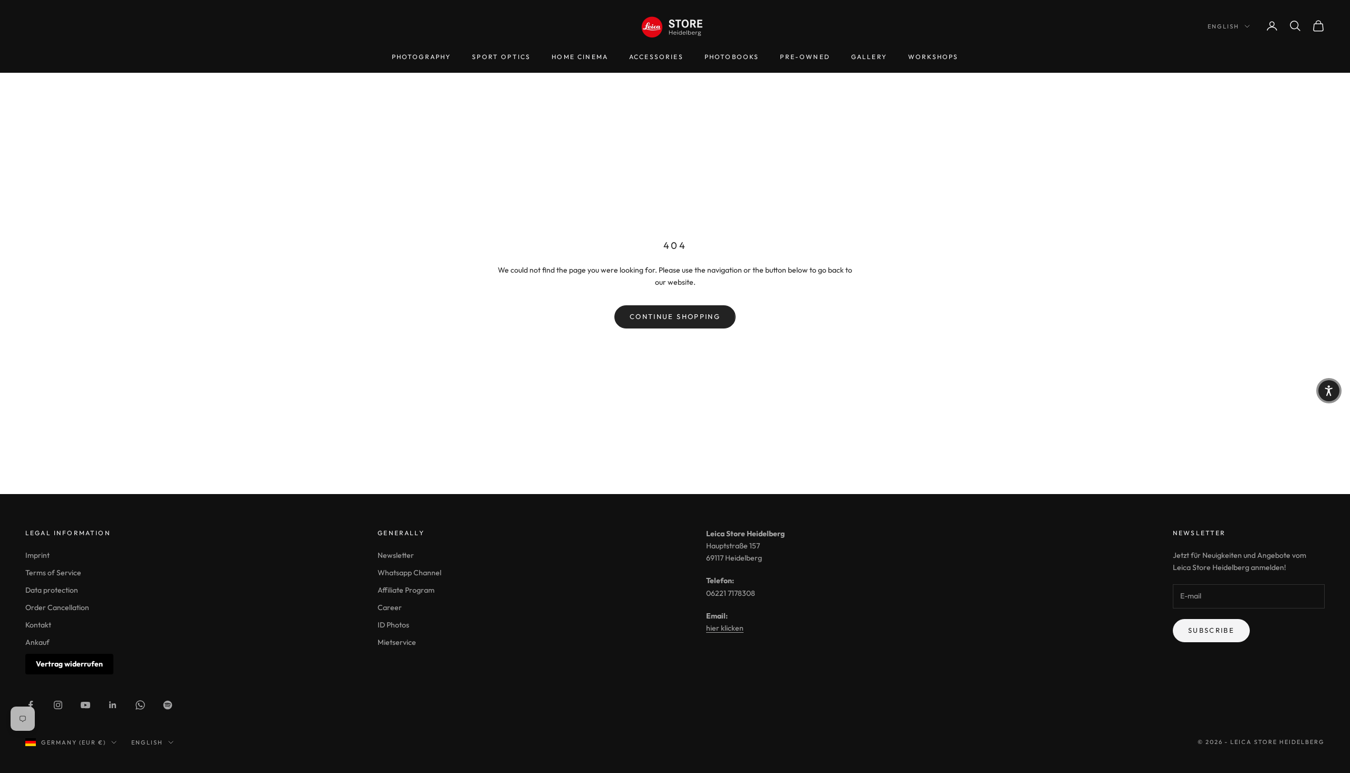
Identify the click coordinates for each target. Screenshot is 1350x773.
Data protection (51, 590)
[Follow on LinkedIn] (113, 705)
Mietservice (397, 642)
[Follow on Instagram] (58, 705)
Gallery (869, 57)
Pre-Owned (805, 57)
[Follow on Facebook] (30, 705)
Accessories (656, 57)
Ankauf (37, 642)
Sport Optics (501, 57)
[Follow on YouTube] (85, 705)
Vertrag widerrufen (69, 664)
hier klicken (725, 628)
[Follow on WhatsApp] (140, 705)
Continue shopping (675, 316)
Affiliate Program (406, 590)
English (1223, 26)
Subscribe (1211, 630)
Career (390, 607)
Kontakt (38, 625)
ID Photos (393, 625)
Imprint (37, 555)
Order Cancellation (57, 607)
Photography (421, 57)
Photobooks (732, 57)
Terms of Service (53, 572)
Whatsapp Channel (409, 572)
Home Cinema (580, 57)
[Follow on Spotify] (167, 705)
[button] (1329, 390)
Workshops (933, 57)
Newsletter (396, 555)
